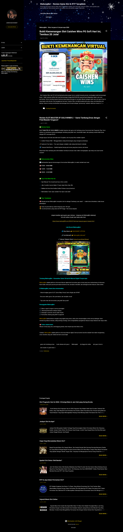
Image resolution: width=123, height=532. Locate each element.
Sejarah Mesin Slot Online (48, 499)
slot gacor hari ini (97, 344)
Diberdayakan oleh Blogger (74, 521)
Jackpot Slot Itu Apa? (46, 421)
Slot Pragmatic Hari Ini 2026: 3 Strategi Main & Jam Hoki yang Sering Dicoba (66, 402)
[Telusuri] (110, 4)
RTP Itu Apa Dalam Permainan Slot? (51, 480)
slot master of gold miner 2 (47, 347)
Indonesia (46, 351)
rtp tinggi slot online (85, 344)
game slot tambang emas (47, 344)
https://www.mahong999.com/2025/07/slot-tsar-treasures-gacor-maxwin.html (73, 221)
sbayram (77, 524)
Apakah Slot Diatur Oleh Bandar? (50, 460)
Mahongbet (75, 344)
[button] (106, 31)
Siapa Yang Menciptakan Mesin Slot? (52, 441)
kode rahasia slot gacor (63, 344)
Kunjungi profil (12, 27)
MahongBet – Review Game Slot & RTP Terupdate (63, 4)
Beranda (49, 17)
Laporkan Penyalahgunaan (8, 60)
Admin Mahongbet (11, 22)
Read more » (103, 416)
